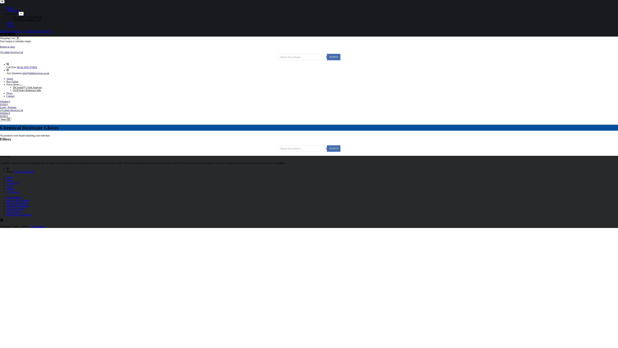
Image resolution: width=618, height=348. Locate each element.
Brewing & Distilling (17, 203)
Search (333, 57)
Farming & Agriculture (18, 200)
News (9, 93)
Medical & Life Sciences (19, 214)
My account (12, 191)
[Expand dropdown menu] (21, 85)
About (9, 78)
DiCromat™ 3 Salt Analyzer (27, 87)
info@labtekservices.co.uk (35, 73)
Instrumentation (14, 197)
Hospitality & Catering (17, 205)
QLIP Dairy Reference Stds (27, 90)
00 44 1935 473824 (27, 67)
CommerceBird (37, 226)
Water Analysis (14, 211)
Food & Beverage (15, 208)
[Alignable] (1, 221)
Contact (10, 96)
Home (9, 177)
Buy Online (12, 81)
